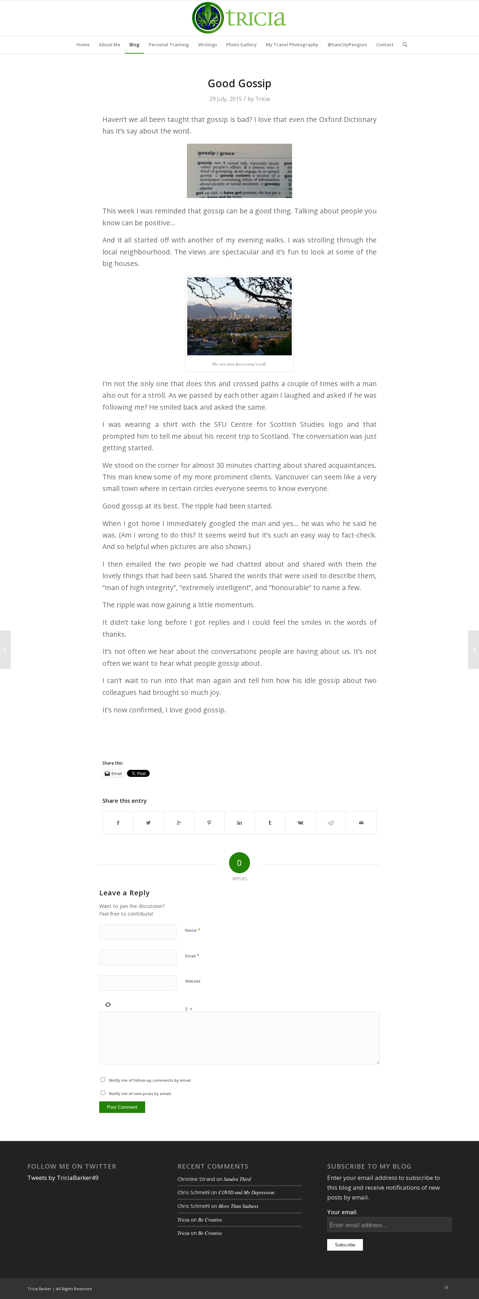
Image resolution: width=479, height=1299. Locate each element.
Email (192, 955)
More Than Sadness (238, 1206)
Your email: (342, 1212)
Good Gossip (239, 83)
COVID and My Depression (246, 1192)
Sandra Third (237, 1179)
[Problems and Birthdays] (5, 649)
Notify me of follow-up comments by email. (150, 1080)
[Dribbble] (446, 1287)
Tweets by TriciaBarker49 (63, 1178)
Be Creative (210, 1219)
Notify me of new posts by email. (140, 1093)
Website (193, 981)
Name (192, 930)
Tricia (262, 99)
